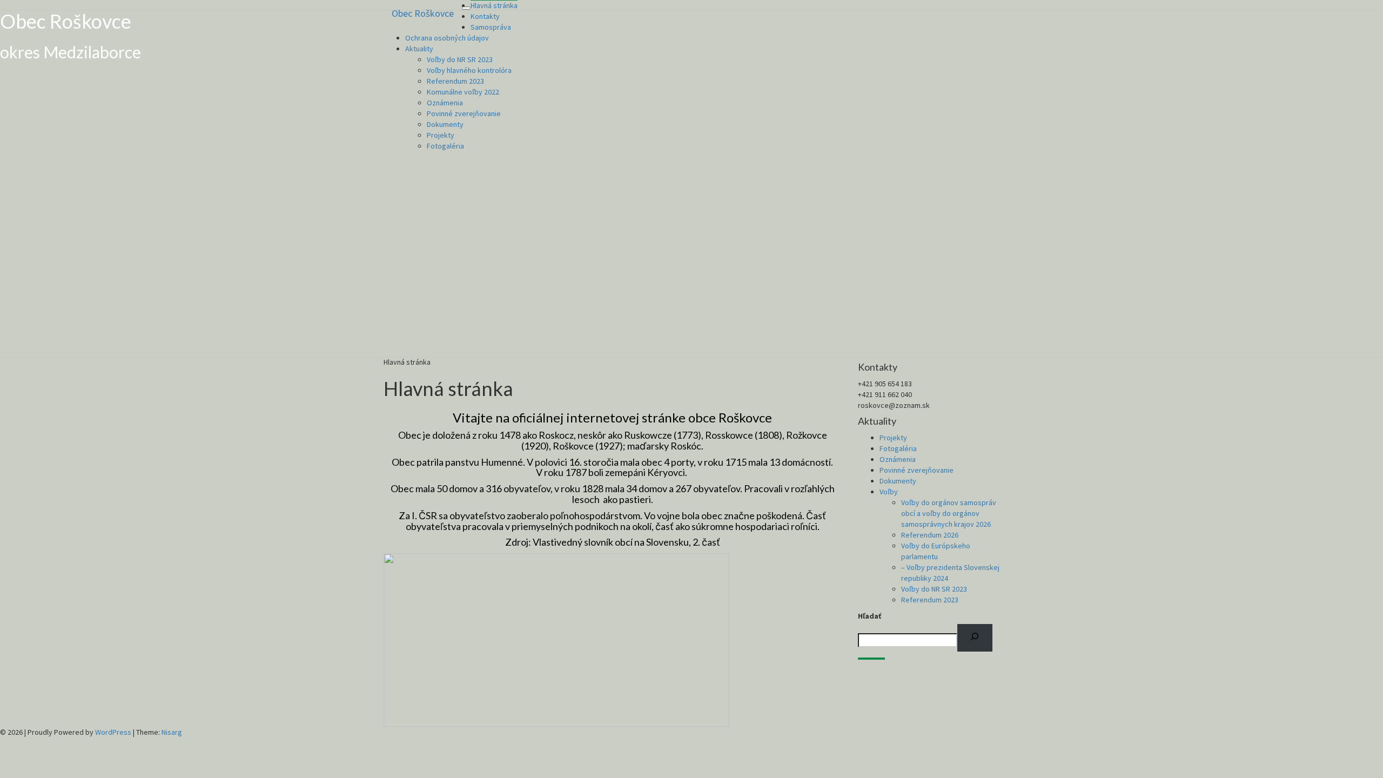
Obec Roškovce (423, 13)
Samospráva (491, 27)
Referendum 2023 (455, 81)
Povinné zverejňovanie (464, 113)
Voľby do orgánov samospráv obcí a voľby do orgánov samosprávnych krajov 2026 (948, 513)
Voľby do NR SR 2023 (460, 59)
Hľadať (869, 616)
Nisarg (172, 732)
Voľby (889, 492)
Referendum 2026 (929, 535)
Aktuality (419, 48)
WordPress (113, 732)
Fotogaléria (445, 146)
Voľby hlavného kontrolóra (469, 70)
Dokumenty (445, 124)
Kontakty (485, 16)
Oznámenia (445, 103)
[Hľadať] (974, 638)
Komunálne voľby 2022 (463, 92)
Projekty (440, 135)
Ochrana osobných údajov (447, 38)
